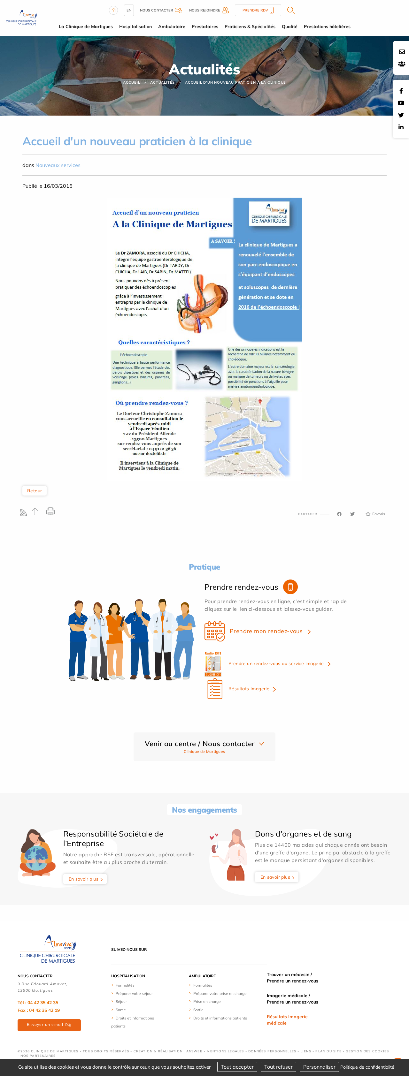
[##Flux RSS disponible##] (25, 514)
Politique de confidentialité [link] (367, 1067)
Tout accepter (237, 1067)
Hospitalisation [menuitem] (135, 26)
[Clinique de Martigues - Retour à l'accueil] (48, 949)
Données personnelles (272, 1051)
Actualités (162, 82)
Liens (306, 1051)
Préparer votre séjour (134, 993)
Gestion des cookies (367, 1051)
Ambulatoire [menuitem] (171, 26)
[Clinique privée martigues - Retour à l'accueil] (21, 17)
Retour (34, 491)
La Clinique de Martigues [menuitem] (86, 26)
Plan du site (328, 1051)
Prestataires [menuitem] (205, 26)
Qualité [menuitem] (289, 26)
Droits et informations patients (220, 1018)
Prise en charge (207, 1001)
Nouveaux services (58, 165)
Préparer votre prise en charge (220, 993)
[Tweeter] (352, 514)
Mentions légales (225, 1051)
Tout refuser (278, 1067)
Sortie (121, 1009)
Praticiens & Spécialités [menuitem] (250, 26)
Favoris (378, 513)
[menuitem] (135, 985)
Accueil (131, 82)
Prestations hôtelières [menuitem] (327, 26)
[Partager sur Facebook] (339, 514)
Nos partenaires (38, 1056)
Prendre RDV (255, 10)
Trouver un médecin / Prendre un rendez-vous (292, 978)
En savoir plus (84, 879)
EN (129, 10)
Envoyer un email (45, 1024)
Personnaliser (319, 1067)
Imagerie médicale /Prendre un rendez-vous (292, 999)
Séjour (121, 1001)
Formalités (125, 985)
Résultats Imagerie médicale (287, 1020)
